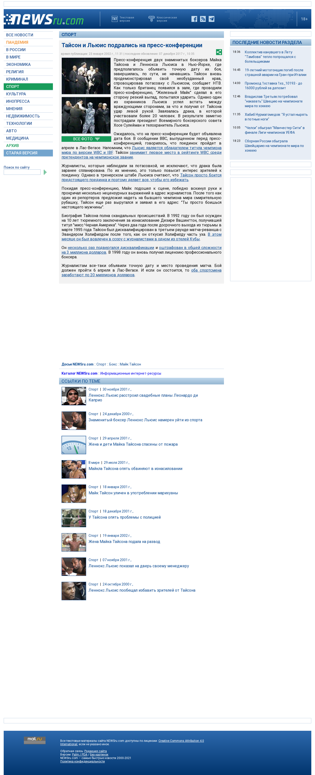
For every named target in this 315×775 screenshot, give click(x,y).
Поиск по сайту (17, 167)
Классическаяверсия (167, 19)
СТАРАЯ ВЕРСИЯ (21, 153)
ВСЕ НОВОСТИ (19, 35)
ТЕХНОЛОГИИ (19, 123)
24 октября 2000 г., (118, 584)
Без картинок (99, 754)
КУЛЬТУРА (16, 94)
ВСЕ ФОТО (83, 139)
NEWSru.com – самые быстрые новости (88, 758)
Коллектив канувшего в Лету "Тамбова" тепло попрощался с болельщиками (270, 56)
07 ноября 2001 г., (117, 560)
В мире (94, 463)
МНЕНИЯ (14, 108)
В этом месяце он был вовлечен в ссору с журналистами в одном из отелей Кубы (141, 236)
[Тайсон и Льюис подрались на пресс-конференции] (86, 76)
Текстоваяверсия (127, 19)
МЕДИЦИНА (17, 138)
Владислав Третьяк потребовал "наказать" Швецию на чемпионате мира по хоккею (274, 101)
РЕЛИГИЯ (15, 72)
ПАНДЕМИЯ (17, 42)
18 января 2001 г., (117, 487)
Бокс (113, 364)
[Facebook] (194, 19)
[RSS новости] (203, 19)
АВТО (11, 131)
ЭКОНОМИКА (18, 64)
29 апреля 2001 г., (117, 438)
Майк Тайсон (130, 364)
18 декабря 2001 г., (118, 511)
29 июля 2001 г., (116, 463)
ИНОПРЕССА (18, 101)
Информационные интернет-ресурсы (130, 373)
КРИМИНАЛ (17, 79)
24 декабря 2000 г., (118, 414)
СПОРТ (12, 86)
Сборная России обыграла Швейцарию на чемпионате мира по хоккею (274, 145)
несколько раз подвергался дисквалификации (111, 247)
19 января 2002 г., (117, 536)
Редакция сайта (95, 751)
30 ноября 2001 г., (117, 389)
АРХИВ (12, 145)
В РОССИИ (16, 49)
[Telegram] (211, 19)
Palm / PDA (79, 754)
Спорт (69, 34)
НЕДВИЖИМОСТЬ (23, 116)
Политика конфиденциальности (82, 761)
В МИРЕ (13, 57)
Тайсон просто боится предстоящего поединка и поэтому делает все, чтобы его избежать (141, 177)
